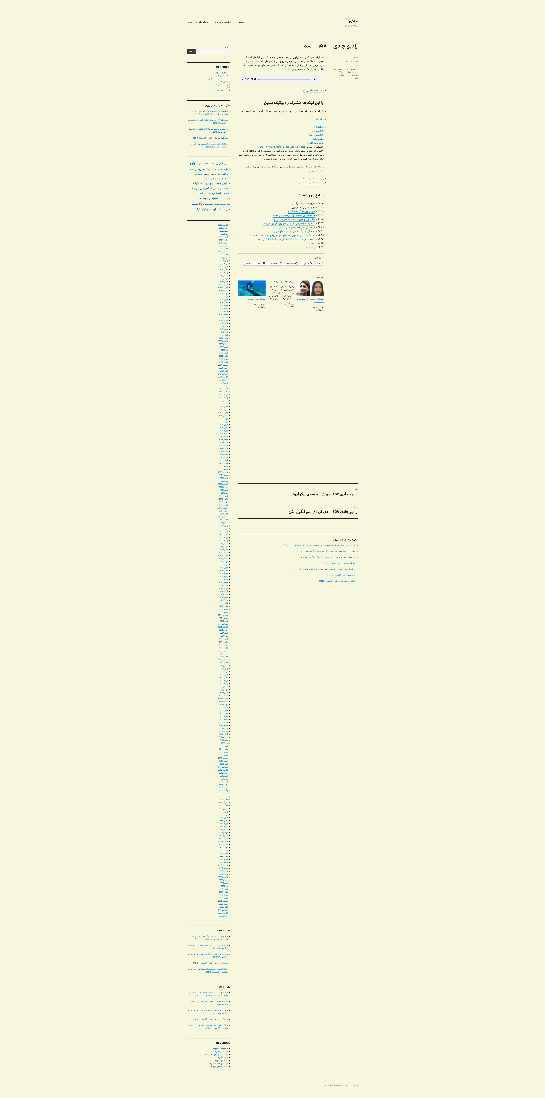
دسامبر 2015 (223, 579)
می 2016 (224, 564)
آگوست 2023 (223, 323)
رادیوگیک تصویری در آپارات (312, 179)
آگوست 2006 (223, 913)
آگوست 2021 (223, 377)
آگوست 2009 (223, 805)
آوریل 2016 (223, 567)
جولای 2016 (223, 558)
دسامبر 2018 (223, 472)
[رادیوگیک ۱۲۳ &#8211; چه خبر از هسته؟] (280, 294)
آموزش (219, 164)
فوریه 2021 (223, 395)
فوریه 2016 (223, 573)
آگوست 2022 (223, 341)
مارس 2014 (223, 642)
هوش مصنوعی (225, 204)
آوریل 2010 (223, 782)
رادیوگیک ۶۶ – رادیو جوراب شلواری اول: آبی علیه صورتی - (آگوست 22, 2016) (328, 551)
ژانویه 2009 (223, 826)
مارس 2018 (223, 499)
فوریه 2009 (223, 823)
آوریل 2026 (223, 237)
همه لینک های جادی (220, 90)
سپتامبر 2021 (223, 374)
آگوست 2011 (223, 734)
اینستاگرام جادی (222, 76)
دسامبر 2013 (223, 651)
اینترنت (220, 169)
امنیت (205, 163)
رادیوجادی (350, 72)
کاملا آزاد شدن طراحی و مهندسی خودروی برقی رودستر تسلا (289, 223)
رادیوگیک (341, 72)
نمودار (205, 199)
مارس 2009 (223, 820)
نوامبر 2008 (223, 832)
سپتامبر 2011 (223, 731)
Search (227, 47)
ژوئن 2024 (224, 293)
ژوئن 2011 (224, 740)
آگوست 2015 (223, 591)
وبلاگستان (208, 204)
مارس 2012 (223, 713)
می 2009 (224, 814)
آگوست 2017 (223, 520)
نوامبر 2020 (223, 403)
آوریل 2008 (223, 853)
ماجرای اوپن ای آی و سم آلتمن (301, 211)
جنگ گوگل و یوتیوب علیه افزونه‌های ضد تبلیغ (294, 219)
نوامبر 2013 (223, 654)
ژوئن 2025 (224, 261)
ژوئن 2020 (224, 418)
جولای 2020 (223, 415)
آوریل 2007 (223, 889)
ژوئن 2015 (224, 597)
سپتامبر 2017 (223, 517)
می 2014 (224, 636)
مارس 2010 (223, 785)
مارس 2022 (223, 356)
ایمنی (227, 169)
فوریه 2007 (223, 895)
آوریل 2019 (223, 460)
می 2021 (224, 386)
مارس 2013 (223, 677)
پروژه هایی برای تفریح (197, 22)
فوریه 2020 (223, 430)
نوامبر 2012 (223, 689)
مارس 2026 (223, 240)
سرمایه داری (218, 188)
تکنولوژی (346, 69)
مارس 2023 (223, 338)
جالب (214, 174)
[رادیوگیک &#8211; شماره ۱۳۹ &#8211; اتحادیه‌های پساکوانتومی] (310, 288)
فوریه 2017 (223, 537)
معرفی (213, 198)
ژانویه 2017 (223, 540)
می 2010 (224, 779)
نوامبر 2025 (223, 246)
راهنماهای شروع (222, 85)
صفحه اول (239, 22)
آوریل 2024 (223, 299)
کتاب (228, 209)
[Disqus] (298, 367)
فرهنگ (200, 193)
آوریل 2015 (223, 603)
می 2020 (224, 421)
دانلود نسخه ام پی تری (313, 90)
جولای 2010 (223, 773)
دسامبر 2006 (223, 901)
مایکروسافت (224, 199)
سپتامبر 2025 (223, 252)
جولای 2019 (223, 451)
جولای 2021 (223, 380)
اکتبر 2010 (224, 764)
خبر (356, 72)
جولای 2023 (223, 326)
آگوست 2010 (223, 770)
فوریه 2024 (223, 305)
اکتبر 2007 (224, 871)
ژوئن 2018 (224, 490)
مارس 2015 (223, 606)
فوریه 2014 (223, 645)
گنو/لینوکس (215, 209)
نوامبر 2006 (223, 904)
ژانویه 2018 (223, 505)
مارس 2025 (223, 269)
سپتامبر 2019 (223, 445)
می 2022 (224, 350)
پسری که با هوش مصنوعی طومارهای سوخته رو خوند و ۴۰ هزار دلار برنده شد (281, 235)
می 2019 (224, 457)
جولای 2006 (223, 916)
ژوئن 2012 (224, 704)
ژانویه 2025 (223, 272)
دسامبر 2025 (223, 243)
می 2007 (224, 886)
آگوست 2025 (223, 255)
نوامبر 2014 (223, 618)
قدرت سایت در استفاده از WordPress (337, 1085)
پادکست (354, 69)
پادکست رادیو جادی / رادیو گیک (216, 79)
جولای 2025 (223, 258)
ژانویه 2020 (223, 433)
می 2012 (224, 707)
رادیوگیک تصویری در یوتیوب (311, 183)
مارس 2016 (223, 570)
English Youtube (221, 73)
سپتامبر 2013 (223, 660)
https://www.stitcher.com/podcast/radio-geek (282, 147)
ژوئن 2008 (224, 847)
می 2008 (224, 850)
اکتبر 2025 (224, 249)
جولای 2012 (223, 701)
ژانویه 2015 (223, 612)
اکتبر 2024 (224, 281)
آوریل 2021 (223, 389)
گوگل (342, 75)
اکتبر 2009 (224, 800)
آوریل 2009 (223, 817)
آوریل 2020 (223, 424)
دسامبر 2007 (223, 865)
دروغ (207, 183)
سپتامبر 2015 (223, 588)
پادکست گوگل (317, 131)
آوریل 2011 (223, 746)
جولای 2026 (223, 228)
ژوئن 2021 (224, 383)
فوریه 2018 (223, 502)
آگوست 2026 (223, 225)
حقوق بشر (338, 69)
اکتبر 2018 (224, 478)
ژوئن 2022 (224, 347)
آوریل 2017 (223, 531)
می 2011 (224, 743)
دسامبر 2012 (223, 686)
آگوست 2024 (223, 287)
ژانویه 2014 (223, 648)
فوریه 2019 (223, 466)
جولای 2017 (223, 523)
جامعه (206, 174)
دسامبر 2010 (223, 758)
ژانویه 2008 (223, 862)
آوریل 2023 (223, 335)
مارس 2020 (223, 427)
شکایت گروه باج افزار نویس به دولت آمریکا (296, 227)
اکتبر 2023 (224, 317)
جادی (353, 21)
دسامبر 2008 (223, 829)
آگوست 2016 (223, 555)
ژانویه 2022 (223, 362)
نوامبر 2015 (223, 582)
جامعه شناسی (197, 174)
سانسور (354, 75)
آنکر (322, 111)
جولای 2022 (223, 344)
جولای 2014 (223, 630)
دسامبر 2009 (223, 794)
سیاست (226, 193)
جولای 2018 (223, 487)
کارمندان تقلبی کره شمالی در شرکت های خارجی (294, 231)
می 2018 (224, 493)
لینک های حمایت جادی (219, 88)
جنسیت (220, 178)
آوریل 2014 (223, 639)
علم (210, 193)
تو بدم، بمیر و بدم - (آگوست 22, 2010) (341, 575)
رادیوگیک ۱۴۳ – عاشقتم (257, 299)
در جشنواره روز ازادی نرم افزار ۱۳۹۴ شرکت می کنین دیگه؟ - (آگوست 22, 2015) (327, 557)
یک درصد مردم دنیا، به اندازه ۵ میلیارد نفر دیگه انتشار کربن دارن (286, 239)
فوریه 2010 (223, 788)
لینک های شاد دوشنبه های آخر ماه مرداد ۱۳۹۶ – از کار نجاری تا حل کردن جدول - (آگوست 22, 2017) (319, 545)
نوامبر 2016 (223, 546)
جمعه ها (227, 179)
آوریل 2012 (223, 710)
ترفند (228, 174)
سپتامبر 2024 (223, 284)
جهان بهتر (206, 178)
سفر (192, 188)
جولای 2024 (223, 290)
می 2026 (224, 234)
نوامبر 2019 (223, 439)
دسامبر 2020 (223, 400)
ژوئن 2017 (224, 526)
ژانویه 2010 (223, 791)
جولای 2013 (223, 666)
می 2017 (224, 529)
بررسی (213, 169)
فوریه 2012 (223, 716)
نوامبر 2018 (223, 475)
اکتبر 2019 (224, 442)
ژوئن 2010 (224, 776)
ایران (194, 163)
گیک (197, 209)
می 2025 (224, 263)
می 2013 (224, 671)
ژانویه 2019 (223, 469)
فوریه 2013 (223, 680)
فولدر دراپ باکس (316, 143)
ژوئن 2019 (224, 454)
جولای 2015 (223, 594)
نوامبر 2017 (223, 511)
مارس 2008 (223, 856)
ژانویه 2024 (223, 308)
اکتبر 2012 (224, 692)
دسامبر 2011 (223, 722)
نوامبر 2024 (223, 278)
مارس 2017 (223, 534)
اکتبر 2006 (224, 907)
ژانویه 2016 (223, 576)
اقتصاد (212, 164)
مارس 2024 (223, 302)
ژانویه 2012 (223, 719)
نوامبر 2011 (223, 725)
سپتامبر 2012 (223, 695)
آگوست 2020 (223, 412)
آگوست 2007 (223, 877)
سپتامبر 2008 (223, 838)
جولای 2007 (223, 880)
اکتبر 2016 (224, 549)
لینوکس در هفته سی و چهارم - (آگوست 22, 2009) (337, 581)
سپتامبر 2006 (223, 910)
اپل (200, 164)
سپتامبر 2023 (223, 320)
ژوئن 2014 (224, 633)
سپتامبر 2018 (223, 481)
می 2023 (224, 332)
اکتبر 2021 (224, 371)
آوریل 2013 (223, 674)
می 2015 (224, 600)
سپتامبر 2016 (223, 552)
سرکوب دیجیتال (203, 188)
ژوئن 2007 (224, 883)
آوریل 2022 (223, 353)
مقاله (356, 65)
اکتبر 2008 (224, 835)
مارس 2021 (223, 392)
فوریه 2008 (223, 859)
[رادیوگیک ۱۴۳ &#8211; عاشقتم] (252, 288)
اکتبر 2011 (224, 728)
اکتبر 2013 (224, 657)
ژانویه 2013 (223, 683)
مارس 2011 (223, 749)
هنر (199, 198)
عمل (205, 193)
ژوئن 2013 (224, 668)
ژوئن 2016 (224, 561)
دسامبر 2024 (223, 275)
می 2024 (224, 296)
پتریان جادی (223, 82)
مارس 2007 (223, 892)
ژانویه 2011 (223, 755)
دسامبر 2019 (223, 436)
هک (216, 204)
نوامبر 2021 (223, 368)
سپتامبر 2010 (223, 767)
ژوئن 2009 (224, 811)
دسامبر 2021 (223, 365)
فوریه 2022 (223, 359)
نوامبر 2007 (223, 868)
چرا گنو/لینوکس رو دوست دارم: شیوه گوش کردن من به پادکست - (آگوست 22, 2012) (324, 569)
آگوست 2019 (223, 448)
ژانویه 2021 (223, 397)
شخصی (217, 193)
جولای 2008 (223, 844)
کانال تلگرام (319, 127)
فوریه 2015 (223, 609)
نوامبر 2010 (223, 761)
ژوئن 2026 (224, 231)
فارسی (347, 75)
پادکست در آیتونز (316, 135)
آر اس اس (319, 119)
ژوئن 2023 (224, 329)
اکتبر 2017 (224, 514)
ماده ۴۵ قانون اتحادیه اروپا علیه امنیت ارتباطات (294, 215)
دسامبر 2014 (223, 615)
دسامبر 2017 (223, 508)
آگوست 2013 (223, 663)
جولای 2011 (223, 737)
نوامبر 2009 (223, 797)
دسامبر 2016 (223, 543)
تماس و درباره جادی (221, 22)
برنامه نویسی (202, 169)
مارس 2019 (223, 463)
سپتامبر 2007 (223, 874)
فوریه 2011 (223, 752)
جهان (213, 178)
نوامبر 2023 (223, 314)
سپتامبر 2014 (223, 624)
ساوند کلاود (318, 139)
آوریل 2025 (223, 266)
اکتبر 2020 (224, 406)
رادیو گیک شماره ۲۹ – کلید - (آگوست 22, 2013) (338, 563)
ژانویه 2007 (223, 898)
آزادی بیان (227, 164)
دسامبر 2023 (223, 311)
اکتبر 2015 (224, 585)
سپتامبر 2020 (223, 409)
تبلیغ (191, 169)
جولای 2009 (223, 808)
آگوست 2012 (223, 698)
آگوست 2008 (223, 841)
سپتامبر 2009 (223, 802)
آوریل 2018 (223, 496)
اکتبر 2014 (224, 621)
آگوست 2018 (223, 484)
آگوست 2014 (223, 627)
